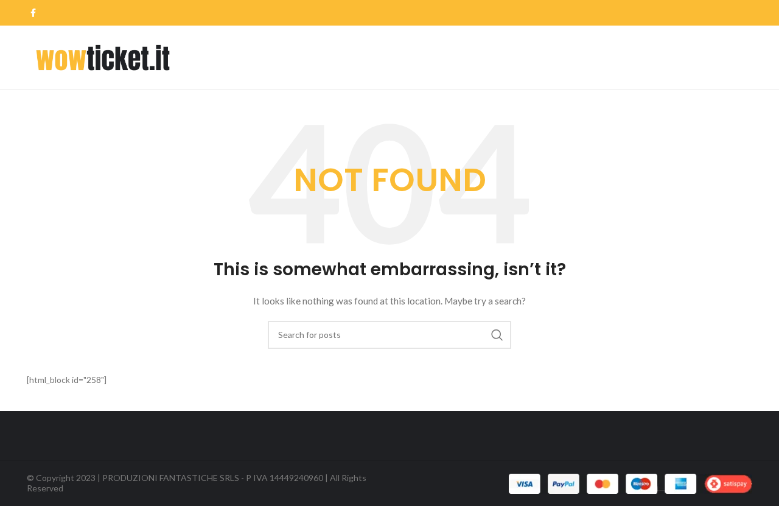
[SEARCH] (497, 335)
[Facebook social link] (33, 13)
